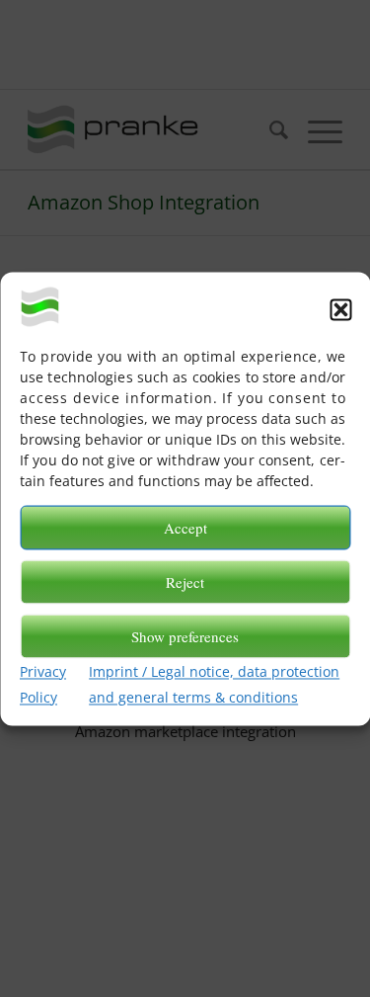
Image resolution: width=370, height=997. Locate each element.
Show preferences (185, 636)
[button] (340, 309)
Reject (185, 582)
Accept (185, 528)
